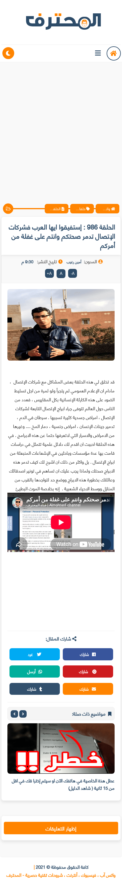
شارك (84, 654)
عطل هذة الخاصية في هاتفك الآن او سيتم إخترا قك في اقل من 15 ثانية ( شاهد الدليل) (63, 784)
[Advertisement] (61, 128)
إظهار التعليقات (61, 828)
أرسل (31, 671)
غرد (31, 654)
